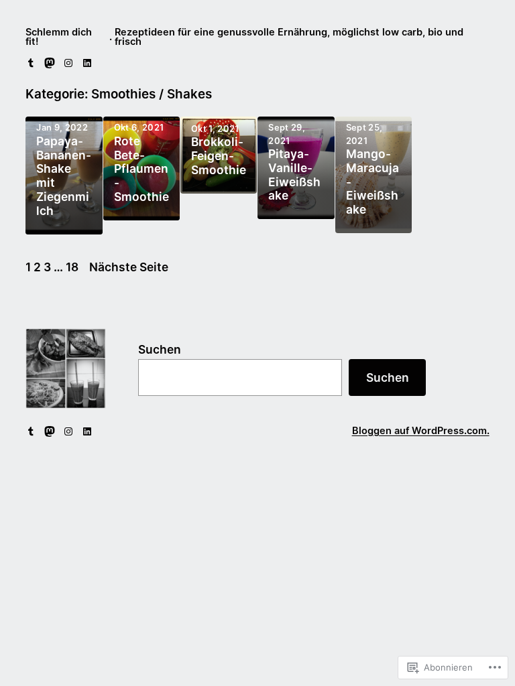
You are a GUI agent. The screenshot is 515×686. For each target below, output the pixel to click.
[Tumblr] (30, 63)
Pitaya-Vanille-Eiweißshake (294, 175)
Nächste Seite (128, 267)
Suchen (159, 349)
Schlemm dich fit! (58, 37)
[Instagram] (68, 63)
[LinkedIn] (87, 63)
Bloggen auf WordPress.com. (421, 431)
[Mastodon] (49, 63)
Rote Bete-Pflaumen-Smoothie (141, 169)
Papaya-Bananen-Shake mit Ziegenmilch (63, 176)
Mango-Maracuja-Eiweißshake (372, 182)
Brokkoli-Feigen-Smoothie (218, 156)
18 (72, 267)
